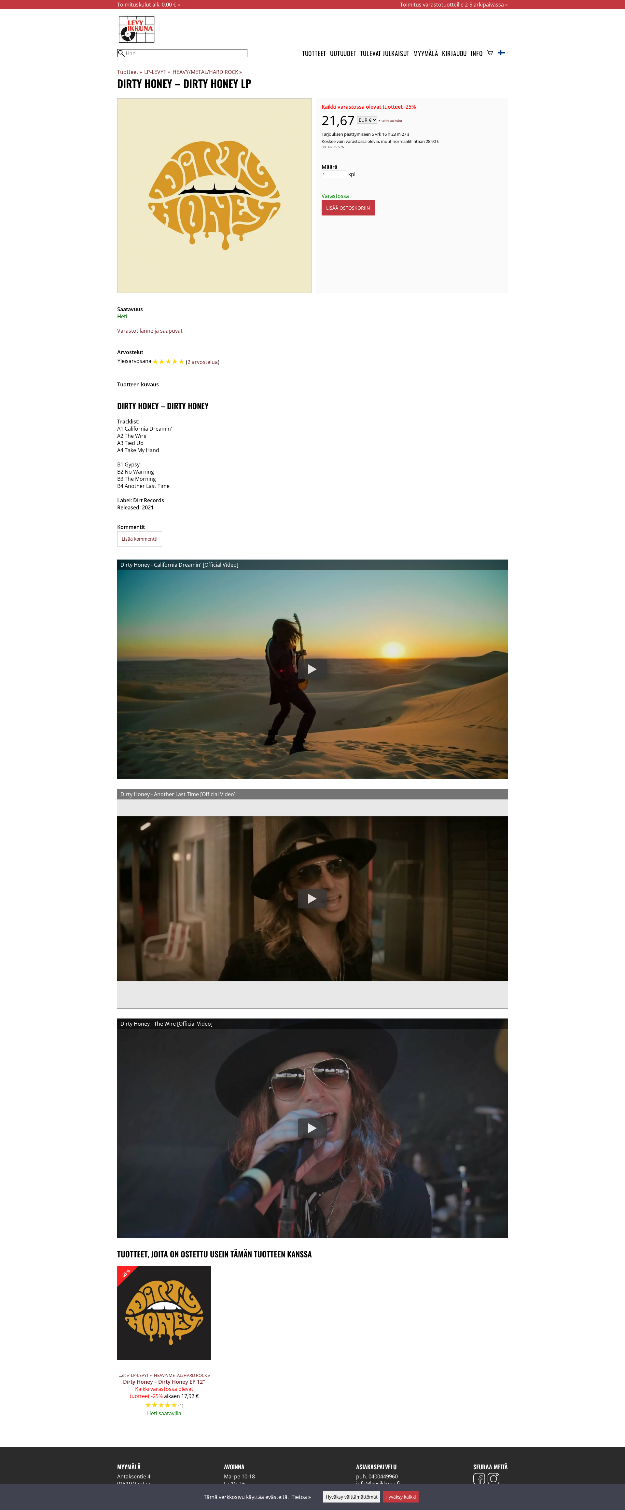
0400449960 (383, 1476)
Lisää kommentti (140, 539)
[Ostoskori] (490, 53)
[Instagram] (493, 1479)
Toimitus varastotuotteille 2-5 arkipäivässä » (454, 4)
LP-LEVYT (157, 72)
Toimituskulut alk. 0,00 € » (148, 4)
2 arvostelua (203, 362)
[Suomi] (503, 53)
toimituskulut (392, 120)
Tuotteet (314, 53)
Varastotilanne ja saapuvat (150, 330)
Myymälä (425, 53)
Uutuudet (343, 53)
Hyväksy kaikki (400, 1497)
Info (476, 53)
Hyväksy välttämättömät (352, 1497)
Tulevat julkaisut (385, 53)
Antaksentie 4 (133, 1476)
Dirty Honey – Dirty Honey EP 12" (164, 1381)
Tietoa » (301, 1497)
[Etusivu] (136, 42)
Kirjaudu (454, 53)
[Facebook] (479, 1479)
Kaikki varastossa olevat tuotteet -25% (369, 106)
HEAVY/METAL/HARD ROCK (207, 72)
